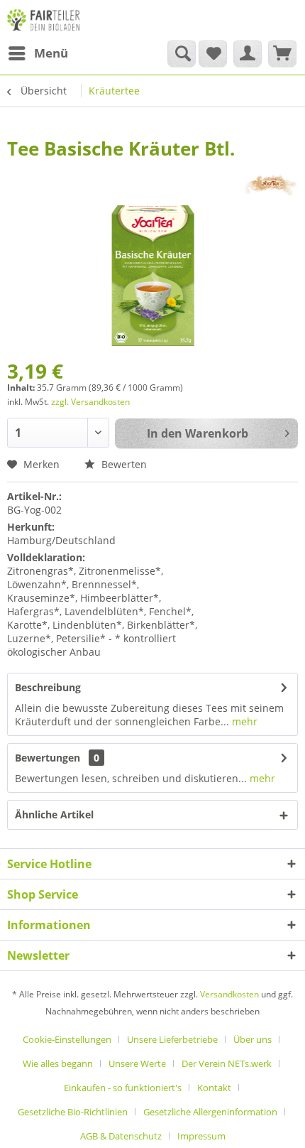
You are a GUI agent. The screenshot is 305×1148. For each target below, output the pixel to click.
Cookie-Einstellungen (67, 1039)
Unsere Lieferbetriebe (172, 1039)
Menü (51, 53)
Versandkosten (229, 994)
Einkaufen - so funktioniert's (123, 1087)
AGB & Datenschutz (121, 1136)
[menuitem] (37, 53)
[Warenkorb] (282, 53)
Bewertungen (47, 757)
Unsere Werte (137, 1063)
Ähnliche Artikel (54, 814)
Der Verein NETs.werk (227, 1063)
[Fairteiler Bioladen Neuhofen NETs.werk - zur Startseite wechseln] (44, 19)
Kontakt (214, 1087)
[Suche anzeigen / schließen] (181, 53)
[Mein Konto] (247, 53)
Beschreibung (48, 687)
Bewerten (123, 464)
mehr (243, 721)
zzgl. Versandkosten (90, 402)
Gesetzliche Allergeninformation (210, 1111)
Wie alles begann (58, 1063)
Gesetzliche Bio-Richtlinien (73, 1111)
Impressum (201, 1136)
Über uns (252, 1039)
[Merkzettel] (213, 53)
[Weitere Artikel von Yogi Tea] (270, 185)
